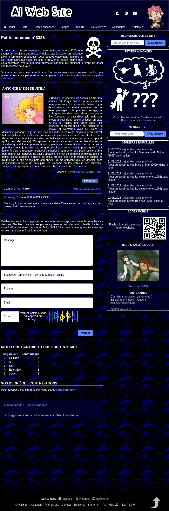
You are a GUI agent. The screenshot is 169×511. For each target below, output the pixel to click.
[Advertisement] (52, 459)
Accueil (10, 26)
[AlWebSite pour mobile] (154, 238)
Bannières (79, 504)
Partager (91, 180)
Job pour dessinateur (122, 302)
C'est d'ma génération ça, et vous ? (131, 296)
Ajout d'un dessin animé (137, 149)
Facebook (67, 498)
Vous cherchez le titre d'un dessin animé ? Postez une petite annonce (138, 119)
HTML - (114, 504)
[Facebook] (118, 13)
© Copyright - (36, 504)
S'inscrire (156, 133)
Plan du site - (53, 504)
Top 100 (80, 26)
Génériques (119, 26)
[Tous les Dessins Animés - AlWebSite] (42, 18)
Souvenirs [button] (97, 26)
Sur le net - (94, 504)
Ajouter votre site (121, 309)
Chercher (156, 42)
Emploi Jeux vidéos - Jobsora (128, 299)
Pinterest (84, 498)
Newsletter (102, 498)
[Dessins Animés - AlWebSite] (156, 29)
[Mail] (135, 13)
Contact (66, 504)
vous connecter (66, 389)
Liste (24, 26)
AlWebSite (21, 504)
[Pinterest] (126, 13)
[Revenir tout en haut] (155, 505)
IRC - (105, 504)
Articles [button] (137, 26)
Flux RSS (127, 504)
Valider (85, 332)
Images (65, 26)
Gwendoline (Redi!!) (85, 171)
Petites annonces (44, 26)
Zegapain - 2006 (138, 286)
